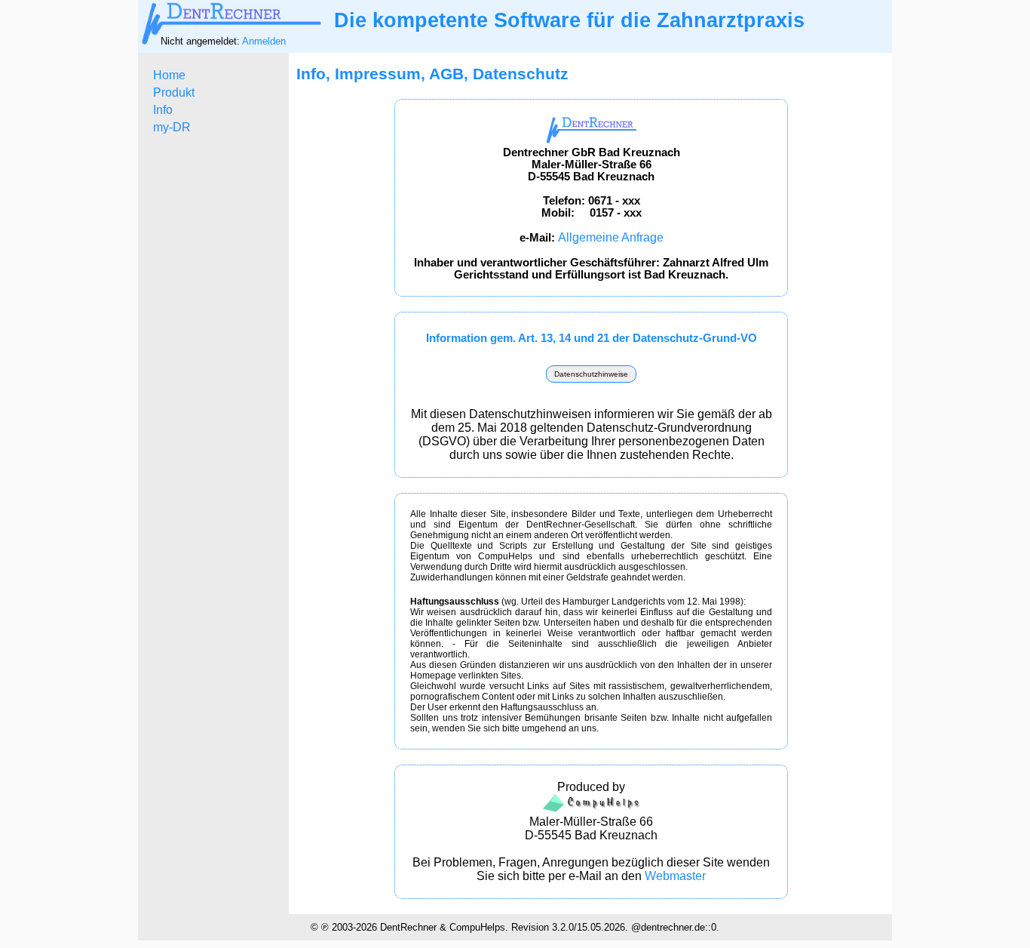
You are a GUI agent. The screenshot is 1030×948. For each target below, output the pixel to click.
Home (169, 75)
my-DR (172, 127)
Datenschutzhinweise (591, 374)
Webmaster (675, 876)
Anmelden (264, 41)
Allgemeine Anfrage (611, 237)
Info (163, 109)
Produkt (174, 92)
